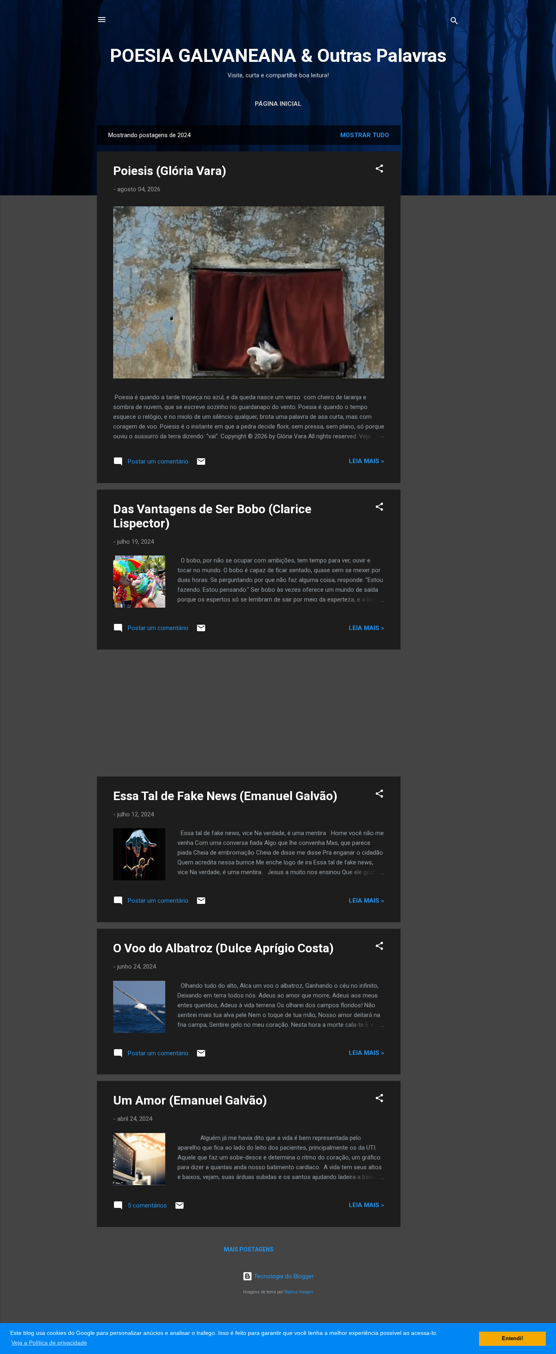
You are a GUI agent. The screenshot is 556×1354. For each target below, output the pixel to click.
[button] (379, 170)
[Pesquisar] (454, 22)
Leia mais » (366, 461)
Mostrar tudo (364, 135)
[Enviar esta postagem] (201, 464)
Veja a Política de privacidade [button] (49, 1342)
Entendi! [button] (512, 1338)
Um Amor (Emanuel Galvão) (190, 1100)
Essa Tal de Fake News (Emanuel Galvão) (225, 796)
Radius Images (299, 1292)
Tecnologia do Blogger (283, 1276)
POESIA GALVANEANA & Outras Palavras (278, 55)
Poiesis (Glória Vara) (169, 171)
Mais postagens (249, 1249)
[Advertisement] (433, 247)
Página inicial (278, 103)
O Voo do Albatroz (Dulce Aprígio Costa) (223, 948)
